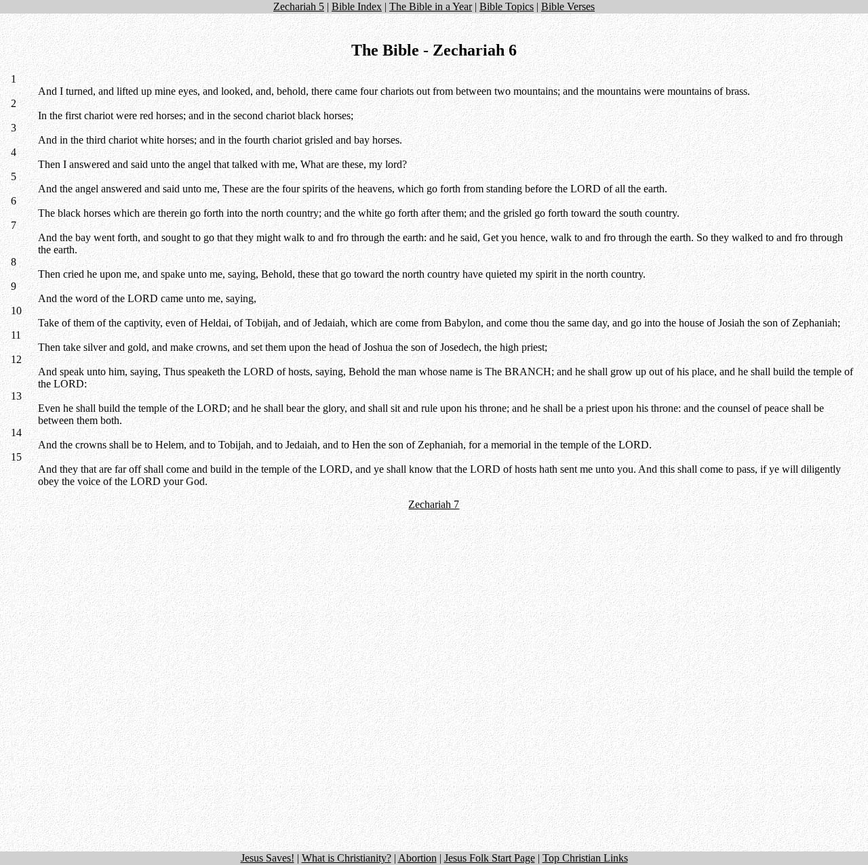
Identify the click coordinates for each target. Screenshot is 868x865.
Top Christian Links (585, 858)
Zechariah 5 (298, 6)
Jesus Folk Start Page (489, 858)
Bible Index (357, 6)
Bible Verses (568, 6)
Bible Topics (506, 6)
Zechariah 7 (433, 504)
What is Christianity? (346, 858)
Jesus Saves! (267, 858)
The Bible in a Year (430, 6)
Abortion (417, 858)
